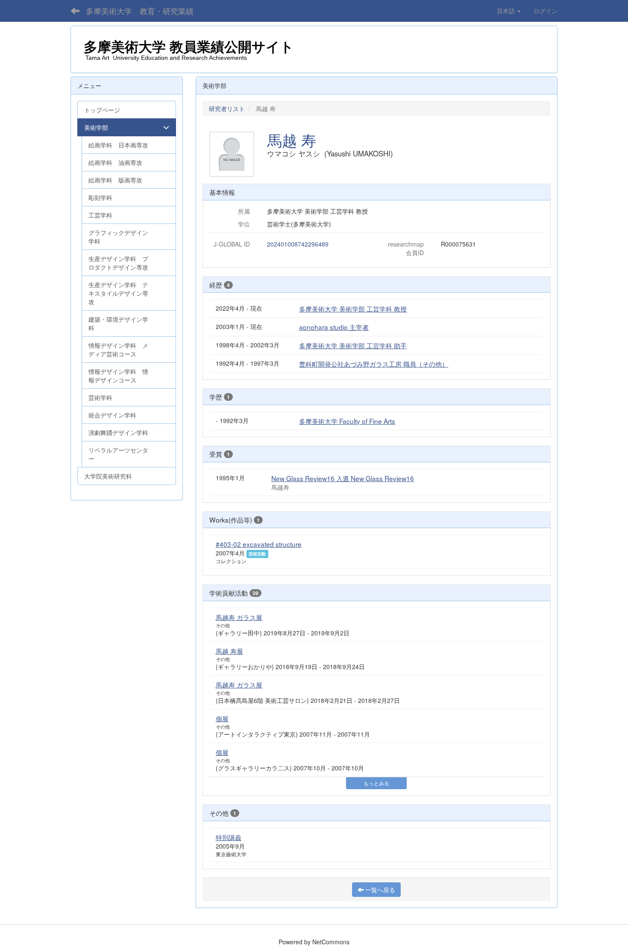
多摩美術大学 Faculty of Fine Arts (347, 421)
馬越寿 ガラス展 (239, 617)
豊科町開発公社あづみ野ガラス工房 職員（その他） (373, 363)
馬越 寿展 (229, 650)
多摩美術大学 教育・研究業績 (140, 10)
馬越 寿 (291, 139)
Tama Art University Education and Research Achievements (165, 57)
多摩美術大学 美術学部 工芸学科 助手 (353, 345)
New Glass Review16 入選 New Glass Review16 (342, 478)
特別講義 (228, 837)
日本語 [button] (506, 10)
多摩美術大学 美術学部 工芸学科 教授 (353, 308)
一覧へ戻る (379, 889)
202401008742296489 (298, 244)
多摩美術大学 (127, 47)
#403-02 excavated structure (259, 544)
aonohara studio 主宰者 (334, 327)
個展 (222, 718)
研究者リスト (227, 108)
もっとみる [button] (376, 783)
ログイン (546, 10)
